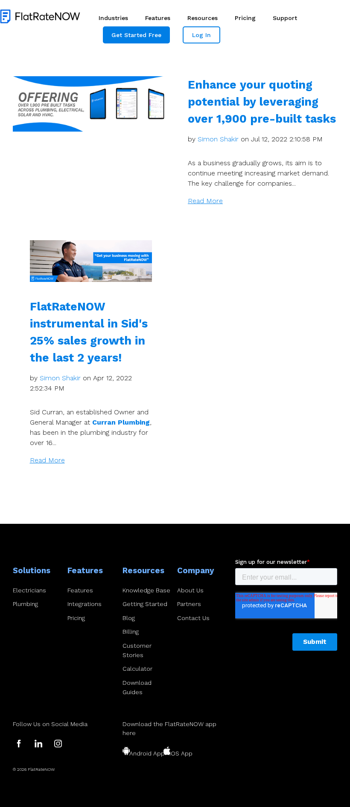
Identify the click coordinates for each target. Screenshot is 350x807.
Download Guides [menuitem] (137, 687)
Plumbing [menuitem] (25, 603)
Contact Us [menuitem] (193, 618)
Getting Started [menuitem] (144, 603)
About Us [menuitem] (190, 590)
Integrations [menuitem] (84, 603)
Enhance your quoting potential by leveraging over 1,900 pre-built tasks (262, 101)
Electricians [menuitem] (29, 590)
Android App (147, 753)
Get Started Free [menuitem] (136, 35)
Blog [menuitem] (128, 618)
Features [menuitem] (157, 17)
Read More (205, 201)
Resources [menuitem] (202, 17)
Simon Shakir (218, 139)
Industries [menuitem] (113, 17)
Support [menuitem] (285, 17)
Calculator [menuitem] (137, 668)
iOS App (180, 753)
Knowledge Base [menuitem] (146, 590)
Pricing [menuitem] (245, 17)
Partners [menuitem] (189, 603)
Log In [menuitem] (201, 35)
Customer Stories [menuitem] (137, 650)
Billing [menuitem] (130, 631)
